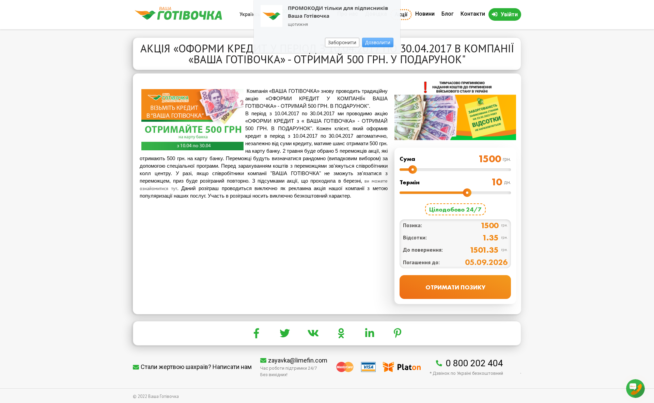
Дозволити (377, 42)
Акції (401, 14)
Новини (425, 14)
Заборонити (342, 42)
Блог (447, 14)
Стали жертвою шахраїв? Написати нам (196, 366)
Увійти (509, 14)
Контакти (473, 14)
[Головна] (178, 18)
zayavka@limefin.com (297, 360)
